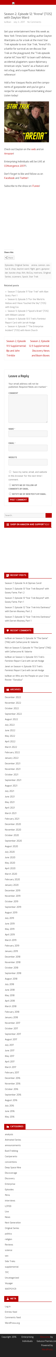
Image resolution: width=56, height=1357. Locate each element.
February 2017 (12, 1072)
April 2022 (10, 741)
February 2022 (12, 752)
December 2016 (12, 1078)
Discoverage (11, 1173)
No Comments (34, 22)
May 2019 (9, 929)
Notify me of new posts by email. (29, 494)
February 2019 (12, 945)
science (8, 1250)
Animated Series (13, 1139)
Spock (25, 276)
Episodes (9, 265)
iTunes (35, 186)
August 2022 (11, 719)
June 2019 (10, 923)
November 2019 (12, 896)
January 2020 (12, 885)
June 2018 (10, 990)
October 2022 (12, 708)
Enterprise (10, 1184)
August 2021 (11, 785)
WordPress (47, 1349)
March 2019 (10, 940)
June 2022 (10, 730)
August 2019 (11, 912)
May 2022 (10, 736)
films (7, 1195)
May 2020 (10, 862)
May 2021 (9, 802)
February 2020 (12, 879)
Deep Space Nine (13, 1167)
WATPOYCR (10, 1288)
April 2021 (10, 807)
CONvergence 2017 (14, 165)
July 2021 (9, 791)
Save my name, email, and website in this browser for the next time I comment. (28, 476)
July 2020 (10, 852)
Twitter (24, 178)
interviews (10, 1200)
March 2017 (10, 1067)
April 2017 (10, 1061)
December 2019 (12, 890)
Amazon (8, 153)
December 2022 (13, 697)
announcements (13, 1145)
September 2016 (13, 1094)
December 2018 (12, 956)
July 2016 (9, 1105)
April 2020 (10, 868)
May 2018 (9, 995)
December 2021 (12, 763)
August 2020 (11, 846)
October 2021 (11, 774)
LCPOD (8, 1206)
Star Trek (33, 276)
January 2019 (11, 951)
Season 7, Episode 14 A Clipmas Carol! (23, 583)
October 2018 (11, 967)
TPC (7, 1272)
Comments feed (13, 1317)
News (7, 1217)
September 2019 (13, 907)
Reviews (9, 1244)
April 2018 (10, 1000)
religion (8, 1239)
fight (32, 269)
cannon (41, 265)
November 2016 (12, 1083)
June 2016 (10, 1111)
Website (13, 457)
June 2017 (9, 1050)
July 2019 (9, 918)
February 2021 (12, 818)
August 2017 (11, 1039)
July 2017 (9, 1045)
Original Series (22, 265)
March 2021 (10, 813)
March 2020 (11, 874)
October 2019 (11, 901)
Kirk (23, 272)
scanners (16, 276)
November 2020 (13, 829)
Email (12, 443)
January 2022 (12, 758)
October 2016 (11, 1089)
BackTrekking (11, 1151)
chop (13, 269)
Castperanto (11, 1156)
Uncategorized (12, 1277)
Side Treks (10, 1261)
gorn (38, 269)
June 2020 (10, 857)
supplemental (12, 1266)
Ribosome (45, 1337)
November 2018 (12, 962)
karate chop (15, 272)
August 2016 (11, 1100)
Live (7, 1211)
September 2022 (13, 714)
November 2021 (12, 769)
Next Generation (13, 1222)
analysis (9, 1134)
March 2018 (10, 1006)
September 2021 (13, 780)
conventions (11, 1162)
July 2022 (10, 725)
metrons (38, 272)
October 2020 (12, 835)
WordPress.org (12, 1323)
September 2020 (13, 840)
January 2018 (11, 1017)
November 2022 (13, 702)
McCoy (29, 272)
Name (12, 429)
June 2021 (10, 796)
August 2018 (11, 978)
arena (34, 265)
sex (6, 1255)
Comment (13, 393)
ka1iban (7, 22)
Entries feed (11, 1312)
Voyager (9, 1283)
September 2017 (13, 1034)
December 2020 (13, 824)
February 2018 (12, 1012)
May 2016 (9, 1116)
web (33, 149)
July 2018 (9, 984)
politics (8, 1233)
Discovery (10, 1178)
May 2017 (9, 1056)
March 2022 (11, 747)
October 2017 (11, 1028)
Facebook (9, 178)
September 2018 (13, 973)
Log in (8, 1306)
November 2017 (12, 1023)
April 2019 (10, 934)
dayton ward (23, 269)
